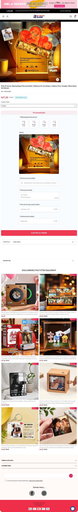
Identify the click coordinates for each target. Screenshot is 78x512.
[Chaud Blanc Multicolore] (39, 105)
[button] (3, 16)
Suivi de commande (65, 11)
